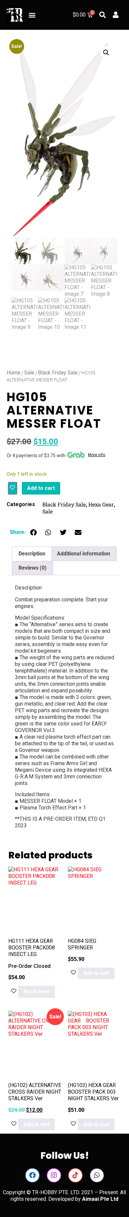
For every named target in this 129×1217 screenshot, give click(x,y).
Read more (36, 991)
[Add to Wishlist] (12, 488)
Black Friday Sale (58, 372)
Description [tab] (32, 553)
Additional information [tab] (83, 553)
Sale (29, 372)
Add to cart (41, 488)
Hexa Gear (101, 504)
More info (96, 455)
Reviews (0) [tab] (33, 568)
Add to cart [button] (96, 973)
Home (14, 372)
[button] (31, 15)
